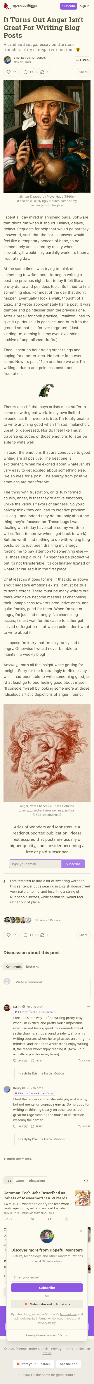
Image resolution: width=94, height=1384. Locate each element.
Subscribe (69, 6)
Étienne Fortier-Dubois (30, 57)
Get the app (68, 1364)
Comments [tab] (14, 966)
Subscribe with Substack (50, 1304)
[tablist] (22, 966)
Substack (25, 1375)
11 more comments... (18, 1159)
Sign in (85, 6)
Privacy (56, 1349)
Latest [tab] (20, 1181)
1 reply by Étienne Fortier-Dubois (41, 1073)
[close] (81, 1231)
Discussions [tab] (37, 1181)
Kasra (17, 1006)
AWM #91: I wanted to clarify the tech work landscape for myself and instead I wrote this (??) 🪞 (36, 1206)
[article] (47, 1206)
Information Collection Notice (55, 1318)
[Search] (86, 1180)
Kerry (17, 1088)
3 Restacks (54, 920)
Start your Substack (35, 1364)
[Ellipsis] (88, 1006)
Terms (68, 1349)
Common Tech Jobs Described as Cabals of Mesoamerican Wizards (35, 1195)
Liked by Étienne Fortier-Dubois (36, 1011)
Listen (84, 60)
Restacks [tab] (32, 966)
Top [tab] (8, 1181)
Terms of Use (68, 1314)
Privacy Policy (47, 1323)
